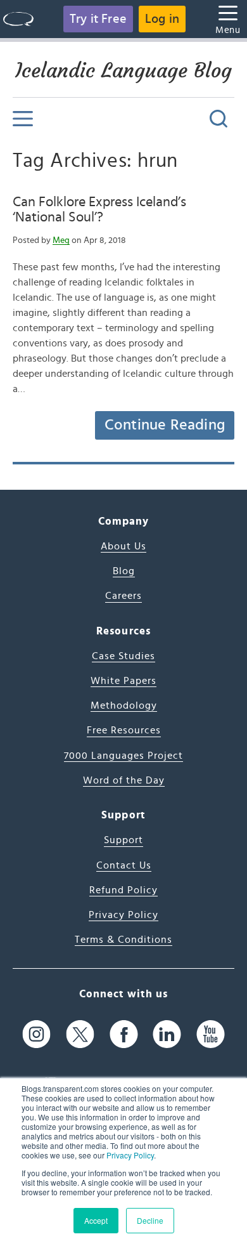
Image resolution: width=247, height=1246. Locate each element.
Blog (124, 571)
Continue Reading (164, 425)
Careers (123, 596)
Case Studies (123, 656)
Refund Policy (123, 890)
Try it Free (98, 19)
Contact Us (123, 865)
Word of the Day (124, 780)
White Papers (123, 681)
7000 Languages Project (123, 756)
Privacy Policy (130, 1155)
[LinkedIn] (167, 1034)
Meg (61, 240)
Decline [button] (150, 1220)
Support (123, 840)
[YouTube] (210, 1034)
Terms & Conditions (123, 939)
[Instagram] (36, 1034)
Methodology (124, 705)
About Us (123, 546)
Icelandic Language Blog (123, 70)
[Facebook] (124, 1034)
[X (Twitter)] (80, 1034)
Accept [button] (96, 1220)
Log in (162, 19)
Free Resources (124, 730)
